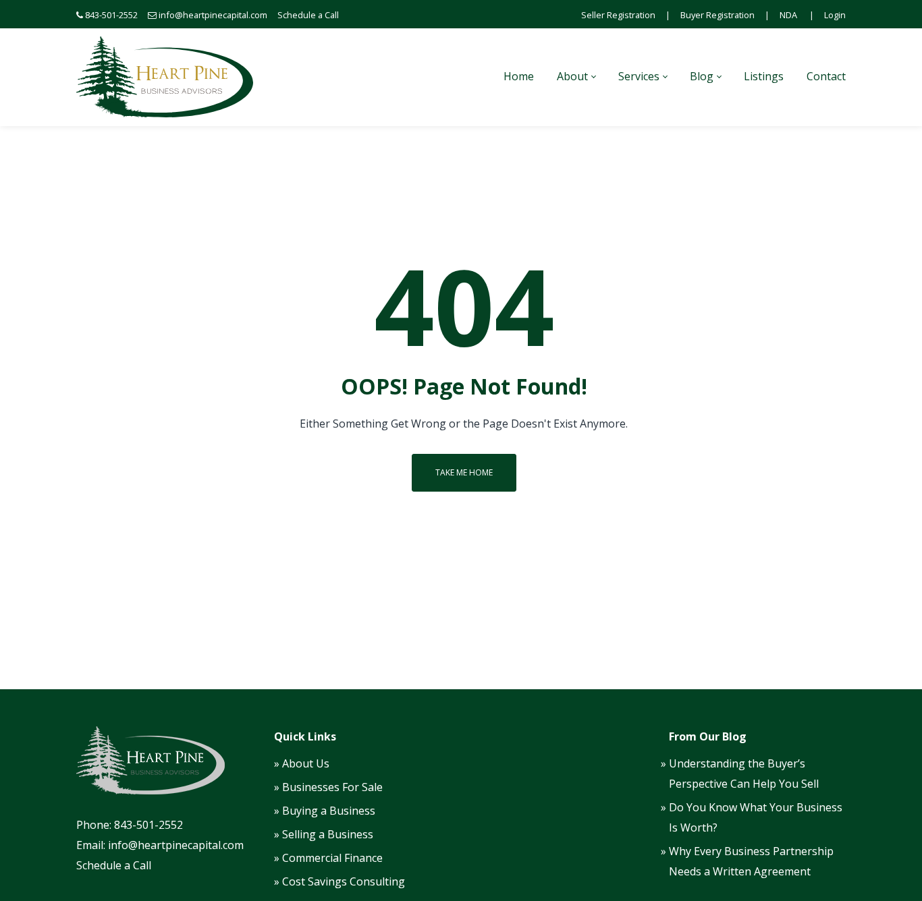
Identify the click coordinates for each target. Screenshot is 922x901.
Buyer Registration (717, 15)
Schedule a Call (308, 15)
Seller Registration (618, 15)
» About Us (301, 763)
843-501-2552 (111, 15)
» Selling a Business (323, 834)
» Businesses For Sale (328, 787)
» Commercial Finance (328, 857)
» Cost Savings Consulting (339, 881)
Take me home (464, 472)
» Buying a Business (324, 810)
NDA (788, 15)
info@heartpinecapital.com (213, 15)
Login (835, 15)
